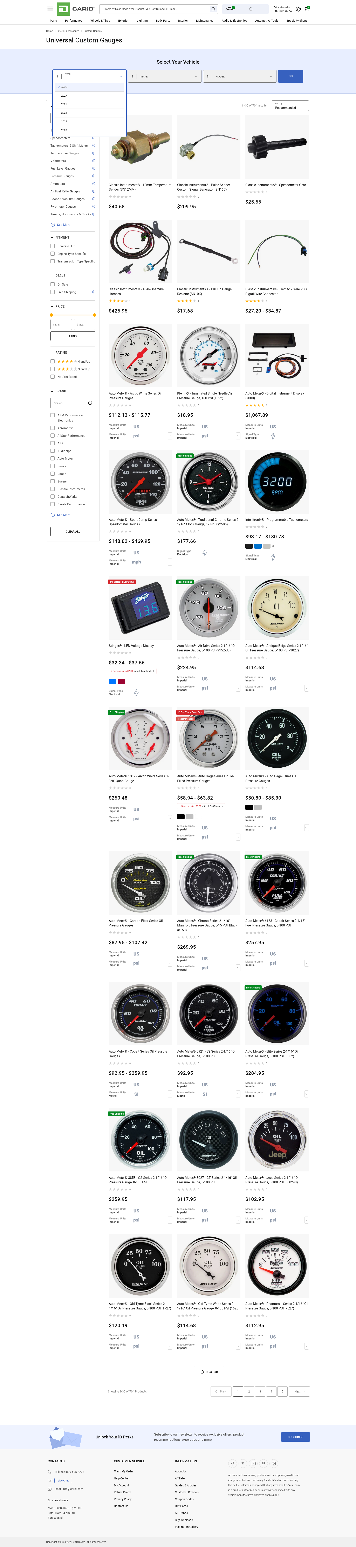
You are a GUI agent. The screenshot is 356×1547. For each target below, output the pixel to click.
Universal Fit (66, 246)
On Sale (62, 284)
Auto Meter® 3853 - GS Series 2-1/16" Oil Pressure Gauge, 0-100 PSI (138, 1180)
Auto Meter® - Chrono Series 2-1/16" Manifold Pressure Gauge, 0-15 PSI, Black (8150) (207, 925)
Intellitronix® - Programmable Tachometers (276, 520)
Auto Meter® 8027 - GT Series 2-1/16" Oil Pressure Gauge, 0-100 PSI (207, 1180)
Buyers (62, 481)
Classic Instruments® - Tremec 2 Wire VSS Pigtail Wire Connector (276, 291)
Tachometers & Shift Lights (69, 146)
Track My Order (123, 1471)
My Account (121, 1485)
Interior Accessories (68, 31)
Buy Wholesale (184, 1520)
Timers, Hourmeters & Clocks (70, 214)
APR (60, 443)
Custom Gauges (93, 31)
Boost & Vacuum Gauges (67, 199)
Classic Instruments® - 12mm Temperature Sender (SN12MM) (140, 187)
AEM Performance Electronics (70, 417)
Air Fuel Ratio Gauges (65, 191)
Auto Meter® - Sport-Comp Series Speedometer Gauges (133, 522)
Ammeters (57, 184)
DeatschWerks (67, 497)
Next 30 (212, 1372)
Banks (61, 466)
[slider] (51, 315)
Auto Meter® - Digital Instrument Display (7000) (274, 395)
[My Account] (298, 9)
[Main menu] (50, 9)
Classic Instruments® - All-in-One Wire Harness (136, 291)
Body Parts (163, 20)
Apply (73, 336)
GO (291, 76)
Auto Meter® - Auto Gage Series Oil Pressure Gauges (270, 778)
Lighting (142, 20)
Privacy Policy (123, 1499)
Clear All (73, 531)
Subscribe (295, 1437)
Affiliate (180, 1478)
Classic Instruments (71, 489)
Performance (73, 20)
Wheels (95, 20)
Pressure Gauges (62, 176)
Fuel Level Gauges (62, 168)
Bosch (61, 474)
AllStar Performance (71, 436)
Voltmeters (58, 161)
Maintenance (204, 20)
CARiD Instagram (273, 1463)
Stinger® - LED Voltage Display (131, 646)
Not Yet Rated (67, 377)
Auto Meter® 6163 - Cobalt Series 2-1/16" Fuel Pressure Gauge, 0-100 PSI (275, 923)
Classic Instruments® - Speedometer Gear (275, 185)
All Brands (181, 1513)
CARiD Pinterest (263, 1463)
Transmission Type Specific (76, 261)
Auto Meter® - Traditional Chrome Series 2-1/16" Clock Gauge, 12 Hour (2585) (208, 522)
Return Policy (122, 1492)
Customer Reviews (187, 1492)
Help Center (121, 1478)
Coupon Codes (184, 1499)
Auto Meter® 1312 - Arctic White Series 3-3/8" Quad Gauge (139, 778)
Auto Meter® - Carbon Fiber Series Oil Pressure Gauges (136, 923)
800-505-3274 (283, 11)
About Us (181, 1471)
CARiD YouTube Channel (253, 1463)
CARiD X (243, 1463)
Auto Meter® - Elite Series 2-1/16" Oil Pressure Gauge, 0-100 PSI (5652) (272, 1053)
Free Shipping (66, 292)
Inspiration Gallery (186, 1526)
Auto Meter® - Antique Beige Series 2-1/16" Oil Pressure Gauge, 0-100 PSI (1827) (276, 648)
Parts (53, 20)
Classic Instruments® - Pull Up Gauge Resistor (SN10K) (204, 291)
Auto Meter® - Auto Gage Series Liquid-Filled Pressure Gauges (205, 778)
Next (298, 1391)
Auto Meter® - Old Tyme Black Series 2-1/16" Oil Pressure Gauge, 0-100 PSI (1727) (140, 1306)
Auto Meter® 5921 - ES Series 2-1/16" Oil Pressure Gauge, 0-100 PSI (206, 1053)
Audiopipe (64, 451)
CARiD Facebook (232, 1463)
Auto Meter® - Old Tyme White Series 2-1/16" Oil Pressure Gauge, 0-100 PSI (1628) (208, 1306)
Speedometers (60, 138)
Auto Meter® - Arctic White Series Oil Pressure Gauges (135, 395)
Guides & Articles (185, 1485)
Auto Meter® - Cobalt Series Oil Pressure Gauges (138, 1053)
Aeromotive (65, 428)
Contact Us (121, 1506)
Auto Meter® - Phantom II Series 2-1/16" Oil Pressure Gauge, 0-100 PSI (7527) (276, 1306)
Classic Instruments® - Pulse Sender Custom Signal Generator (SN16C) (203, 187)
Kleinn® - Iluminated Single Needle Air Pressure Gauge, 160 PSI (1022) (204, 395)
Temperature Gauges (64, 153)
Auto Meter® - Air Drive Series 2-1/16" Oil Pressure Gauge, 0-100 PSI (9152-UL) (206, 648)
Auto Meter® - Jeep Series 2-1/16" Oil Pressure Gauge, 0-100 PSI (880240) (272, 1180)
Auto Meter (65, 458)
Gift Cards (181, 1506)
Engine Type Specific (71, 254)
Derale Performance (71, 504)
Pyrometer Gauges (63, 206)
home (49, 31)
